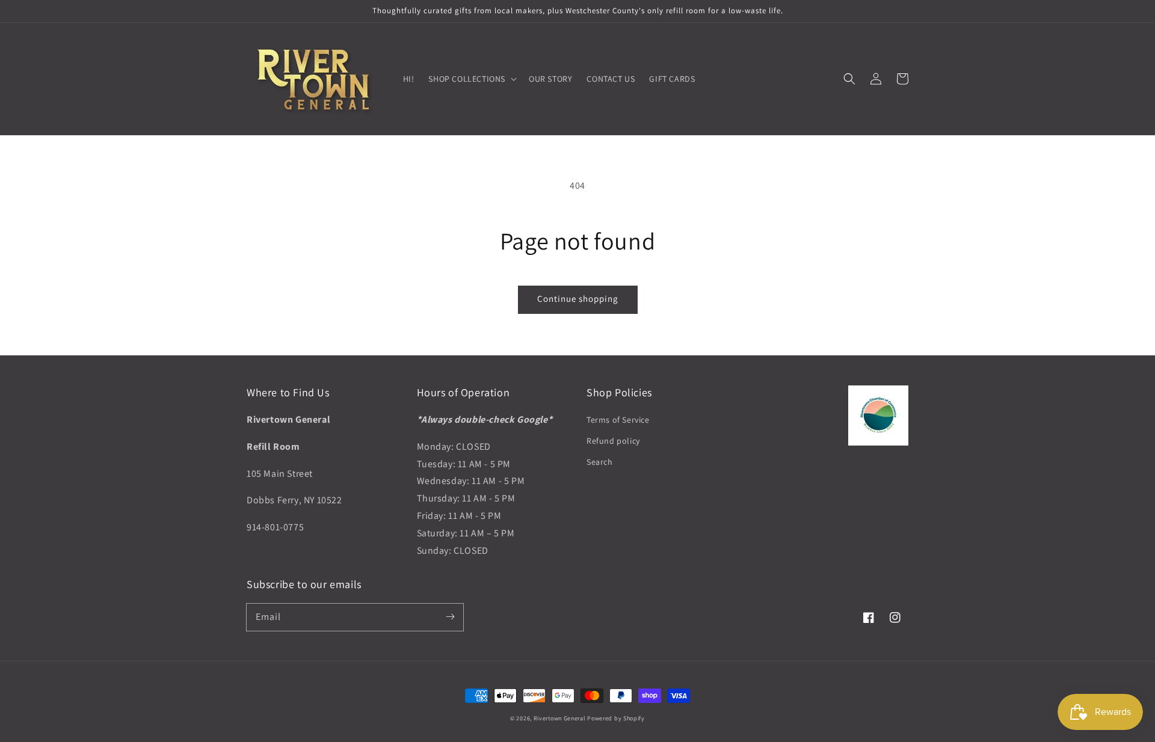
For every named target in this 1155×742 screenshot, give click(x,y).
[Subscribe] (450, 617)
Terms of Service (618, 419)
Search (600, 461)
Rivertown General (560, 718)
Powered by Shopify (616, 718)
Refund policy (613, 440)
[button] (849, 79)
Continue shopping (577, 298)
